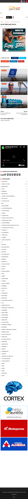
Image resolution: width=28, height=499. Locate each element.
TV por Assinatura (6, 358)
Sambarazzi (4, 346)
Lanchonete (4, 295)
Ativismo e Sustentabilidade (8, 196)
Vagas (3, 363)
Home (2, 17)
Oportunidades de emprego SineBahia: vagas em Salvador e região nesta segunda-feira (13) (14, 77)
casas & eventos (5, 210)
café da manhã (5, 205)
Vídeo (3, 366)
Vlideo (3, 375)
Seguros (4, 349)
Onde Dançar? (5, 315)
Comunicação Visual (6, 220)
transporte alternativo (7, 356)
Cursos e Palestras (6, 239)
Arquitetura (4, 193)
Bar (2, 203)
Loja (3, 302)
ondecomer (4, 319)
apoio (3, 188)
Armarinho (4, 191)
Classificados (5, 215)
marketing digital (6, 305)
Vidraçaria (4, 373)
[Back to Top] (14, 497)
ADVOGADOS (4, 181)
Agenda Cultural (6, 184)
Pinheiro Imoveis (5, 332)
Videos (3, 368)
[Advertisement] (14, 467)
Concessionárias (6, 222)
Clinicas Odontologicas (7, 218)
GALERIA (3, 276)
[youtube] (26, 1)
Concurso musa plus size (7, 227)
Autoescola (4, 198)
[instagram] (21, 1)
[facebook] (24, 1)
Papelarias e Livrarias (6, 324)
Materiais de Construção (8, 307)
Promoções (4, 336)
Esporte (3, 266)
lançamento (4, 293)
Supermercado (5, 351)
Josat (3, 290)
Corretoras (4, 235)
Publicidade (4, 341)
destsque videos (5, 254)
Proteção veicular (6, 339)
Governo (4, 281)
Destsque (4, 251)
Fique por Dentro (6, 271)
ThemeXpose (10, 492)
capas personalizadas (7, 208)
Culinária (4, 237)
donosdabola (5, 256)
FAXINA (3, 268)
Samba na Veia (5, 344)
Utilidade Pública (6, 361)
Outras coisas (5, 322)
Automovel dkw (5, 201)
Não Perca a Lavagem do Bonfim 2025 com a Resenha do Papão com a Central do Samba (14, 91)
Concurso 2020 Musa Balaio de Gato (10, 225)
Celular (3, 213)
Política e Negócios (6, 334)
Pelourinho (4, 327)
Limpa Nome (4, 298)
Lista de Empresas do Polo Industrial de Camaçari (12, 104)
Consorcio (4, 230)
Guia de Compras (5, 283)
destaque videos (5, 247)
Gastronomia (5, 278)
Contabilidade (5, 232)
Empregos (4, 259)
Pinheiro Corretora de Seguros (9, 329)
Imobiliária (4, 285)
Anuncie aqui (5, 186)
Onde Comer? (5, 312)
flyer (3, 273)
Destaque (7, 22)
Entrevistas (4, 261)
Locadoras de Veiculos (7, 300)
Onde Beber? (4, 310)
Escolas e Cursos (6, 264)
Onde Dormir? (5, 317)
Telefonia (4, 353)
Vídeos (3, 370)
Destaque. (4, 249)
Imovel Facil (4, 288)
